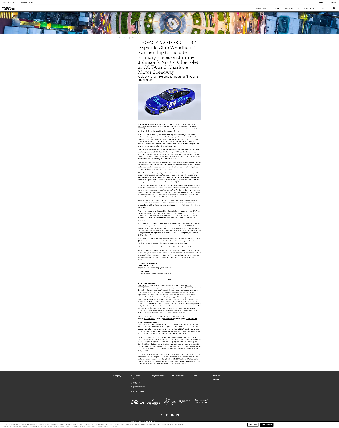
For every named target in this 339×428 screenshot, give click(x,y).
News (323, 8)
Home (108, 38)
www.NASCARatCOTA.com (178, 243)
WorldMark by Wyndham (135, 382)
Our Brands (275, 8)
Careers (320, 2)
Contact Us (332, 2)
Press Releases (123, 38)
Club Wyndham (143, 285)
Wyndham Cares (310, 8)
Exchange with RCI (27, 2)
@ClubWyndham (149, 319)
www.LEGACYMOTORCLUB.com (175, 363)
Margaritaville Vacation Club (138, 387)
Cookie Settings (253, 424)
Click (196, 205)
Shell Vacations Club (137, 391)
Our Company (261, 8)
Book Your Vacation (9, 2)
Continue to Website (267, 424)
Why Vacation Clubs (292, 8)
